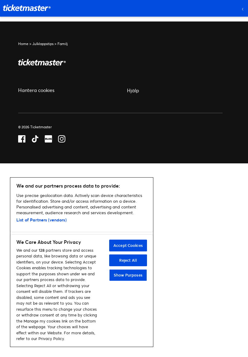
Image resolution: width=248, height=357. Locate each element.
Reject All (128, 260)
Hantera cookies (36, 90)
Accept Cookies (128, 245)
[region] (82, 262)
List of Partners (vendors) (41, 220)
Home (23, 43)
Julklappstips (43, 43)
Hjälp (133, 90)
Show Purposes (128, 275)
